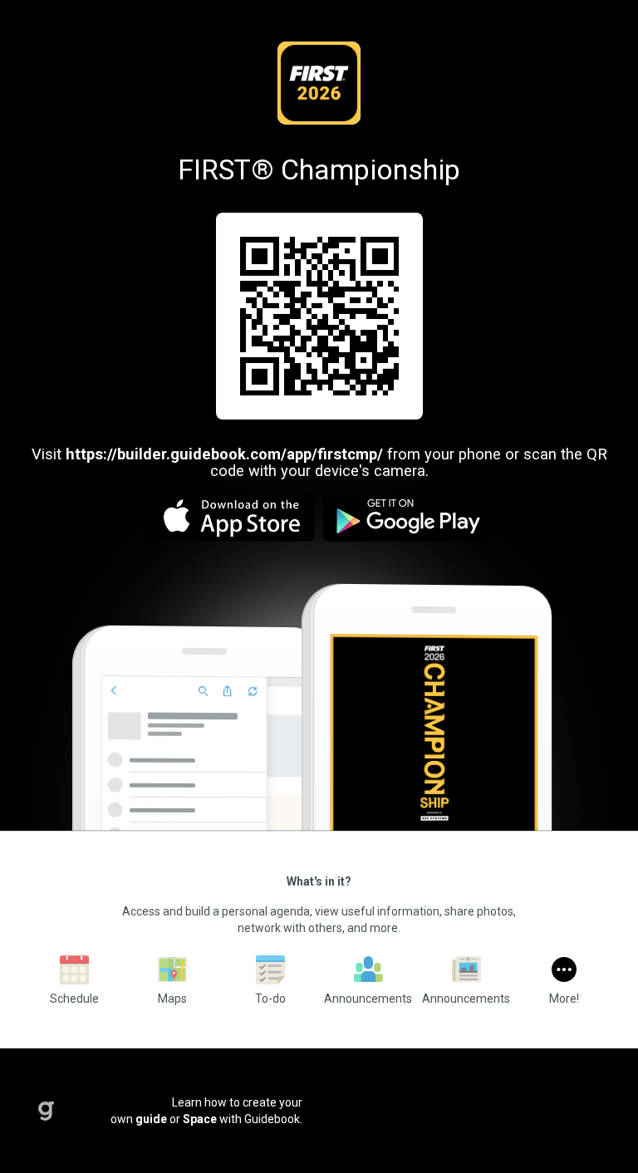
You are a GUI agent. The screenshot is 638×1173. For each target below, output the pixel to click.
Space (200, 1119)
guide (151, 1119)
